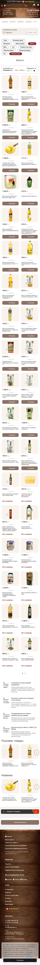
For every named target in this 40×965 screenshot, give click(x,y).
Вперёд (29, 673)
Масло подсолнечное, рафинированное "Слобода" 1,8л (29, 264)
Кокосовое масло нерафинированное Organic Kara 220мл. (28, 561)
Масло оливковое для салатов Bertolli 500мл (27, 659)
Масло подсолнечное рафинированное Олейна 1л (29, 163)
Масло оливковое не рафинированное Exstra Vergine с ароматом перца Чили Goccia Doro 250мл (9, 528)
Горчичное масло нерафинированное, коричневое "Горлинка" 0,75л (10, 98)
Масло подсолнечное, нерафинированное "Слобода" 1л (8, 297)
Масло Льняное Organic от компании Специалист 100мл (10, 461)
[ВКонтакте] (8, 879)
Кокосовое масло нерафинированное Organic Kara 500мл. (9, 561)
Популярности (7, 70)
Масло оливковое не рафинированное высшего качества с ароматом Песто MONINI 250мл (29, 462)
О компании (9, 889)
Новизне (22, 70)
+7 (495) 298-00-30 (32, 13)
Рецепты (8, 864)
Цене (16, 70)
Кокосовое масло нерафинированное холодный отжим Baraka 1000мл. (9, 594)
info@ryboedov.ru (11, 927)
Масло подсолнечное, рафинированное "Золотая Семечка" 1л (28, 98)
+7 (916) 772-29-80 (32, 14)
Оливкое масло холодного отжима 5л (28, 428)
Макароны (6, 43)
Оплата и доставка (12, 895)
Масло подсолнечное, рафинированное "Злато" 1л (10, 263)
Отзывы (8, 898)
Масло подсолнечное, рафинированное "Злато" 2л (10, 626)
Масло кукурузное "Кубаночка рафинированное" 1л (10, 231)
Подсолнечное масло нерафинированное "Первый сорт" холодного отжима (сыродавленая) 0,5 (29, 231)
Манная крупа (20, 43)
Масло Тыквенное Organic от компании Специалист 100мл (29, 296)
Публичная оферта (11, 842)
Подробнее (29, 956)
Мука (5, 47)
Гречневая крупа (18, 40)
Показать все (15, 53)
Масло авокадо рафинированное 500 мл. (28, 626)
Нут (13, 47)
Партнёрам (9, 904)
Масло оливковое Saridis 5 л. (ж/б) (29, 593)
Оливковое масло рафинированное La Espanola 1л (10, 363)
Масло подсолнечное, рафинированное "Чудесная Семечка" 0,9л (10, 330)
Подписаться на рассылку (14, 870)
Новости (8, 892)
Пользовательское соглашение (15, 845)
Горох (5, 40)
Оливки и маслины (26, 47)
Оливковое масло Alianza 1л (29, 196)
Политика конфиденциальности (16, 848)
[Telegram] (16, 879)
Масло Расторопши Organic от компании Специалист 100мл (28, 363)
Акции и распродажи (12, 867)
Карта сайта (9, 840)
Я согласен (20, 960)
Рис (4, 53)
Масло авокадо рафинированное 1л (26, 527)
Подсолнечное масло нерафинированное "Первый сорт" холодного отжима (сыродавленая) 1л (29, 132)
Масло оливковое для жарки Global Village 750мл (10, 494)
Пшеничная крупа (24, 50)
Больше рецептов (20, 822)
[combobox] (29, 70)
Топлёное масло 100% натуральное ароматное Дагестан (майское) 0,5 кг (9, 164)
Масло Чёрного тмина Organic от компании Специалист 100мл (27, 396)
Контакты (8, 901)
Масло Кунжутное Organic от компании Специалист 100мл (10, 428)
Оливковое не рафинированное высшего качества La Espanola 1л (9, 131)
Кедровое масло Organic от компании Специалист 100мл (10, 659)
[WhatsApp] (23, 879)
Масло (32, 43)
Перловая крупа (8, 50)
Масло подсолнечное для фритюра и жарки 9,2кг (9, 197)
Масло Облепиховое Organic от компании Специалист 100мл (29, 330)
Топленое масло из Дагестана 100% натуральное (26, 495)
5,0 (10, 909)
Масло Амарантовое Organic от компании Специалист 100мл (10, 396)
